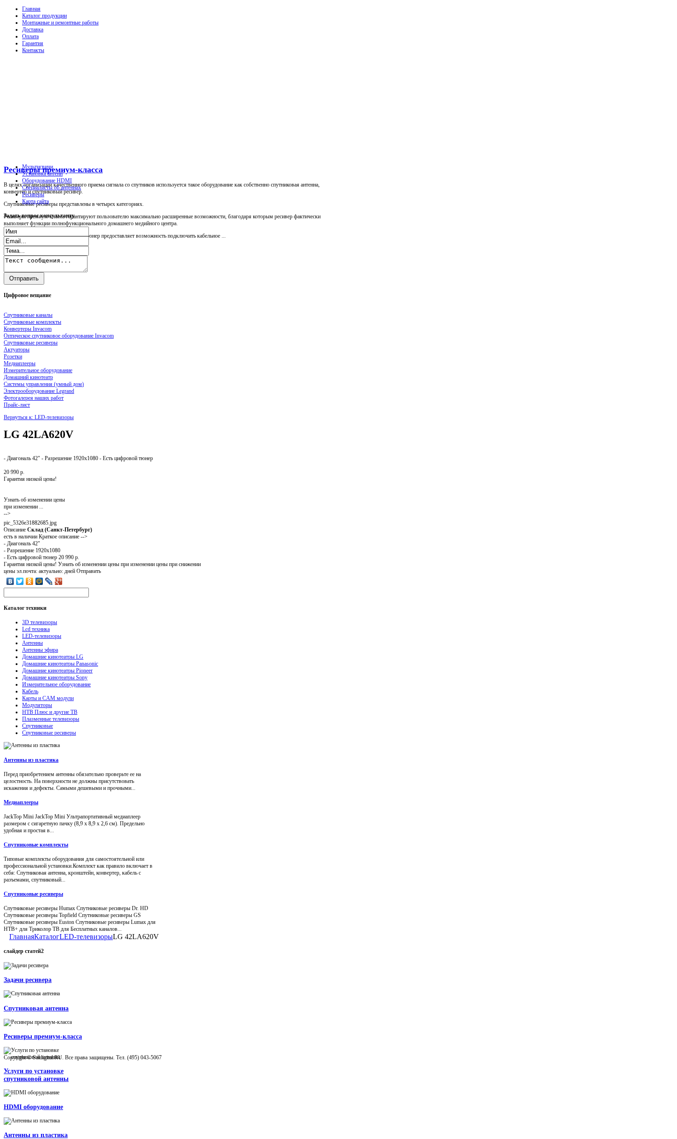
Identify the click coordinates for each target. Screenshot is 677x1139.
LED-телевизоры (41, 636)
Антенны (32, 643)
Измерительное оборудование (56, 684)
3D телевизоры (39, 622)
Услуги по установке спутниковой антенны (36, 1074)
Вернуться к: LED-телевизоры (39, 417)
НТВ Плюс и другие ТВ (49, 712)
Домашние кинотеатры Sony (55, 677)
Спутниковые (37, 726)
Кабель (30, 691)
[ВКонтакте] (10, 581)
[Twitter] (20, 581)
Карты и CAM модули (48, 698)
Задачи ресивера (28, 979)
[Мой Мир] (39, 581)
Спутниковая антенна (36, 1008)
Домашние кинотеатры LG (52, 657)
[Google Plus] (59, 581)
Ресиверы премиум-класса (53, 169)
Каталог (46, 936)
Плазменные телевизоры (50, 719)
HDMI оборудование (33, 1106)
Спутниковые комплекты (36, 844)
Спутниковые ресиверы (49, 733)
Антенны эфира (40, 650)
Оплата (30, 36)
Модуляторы (37, 705)
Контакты (33, 50)
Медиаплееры (21, 802)
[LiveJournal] (49, 581)
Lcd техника (36, 629)
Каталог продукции (44, 15)
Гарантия (32, 43)
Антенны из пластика (31, 760)
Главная (31, 9)
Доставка (32, 29)
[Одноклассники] (30, 581)
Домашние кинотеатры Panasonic (60, 663)
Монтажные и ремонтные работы (60, 22)
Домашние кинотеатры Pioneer (57, 670)
